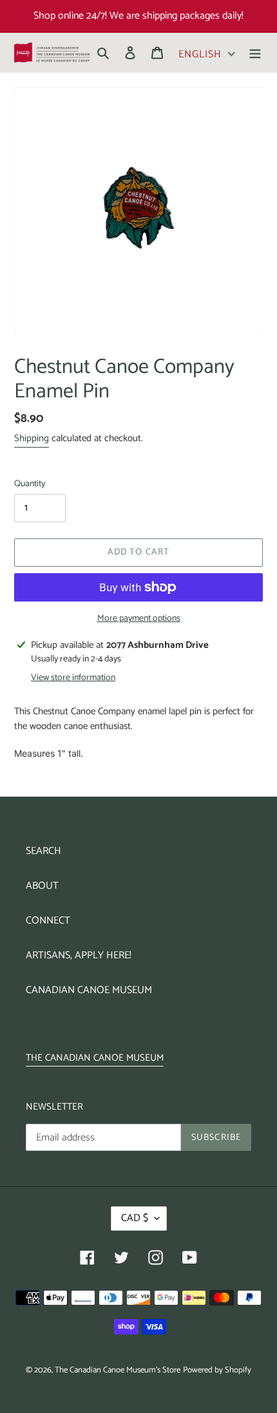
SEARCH (43, 851)
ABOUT (42, 886)
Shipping (31, 438)
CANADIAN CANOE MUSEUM (89, 990)
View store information (73, 678)
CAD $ (134, 1218)
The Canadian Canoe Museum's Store (117, 1370)
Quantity (29, 484)
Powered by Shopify (217, 1370)
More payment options (138, 618)
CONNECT (48, 920)
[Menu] (255, 53)
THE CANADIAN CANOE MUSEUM (95, 1058)
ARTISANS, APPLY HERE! (78, 955)
